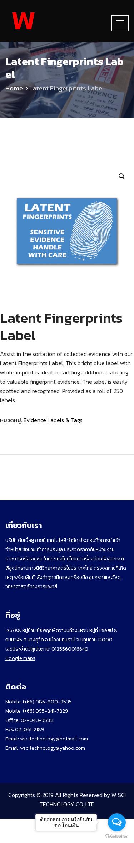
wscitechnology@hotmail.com (54, 739)
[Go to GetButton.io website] (116, 836)
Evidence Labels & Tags (53, 420)
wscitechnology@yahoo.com (52, 748)
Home (14, 88)
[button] (121, 176)
